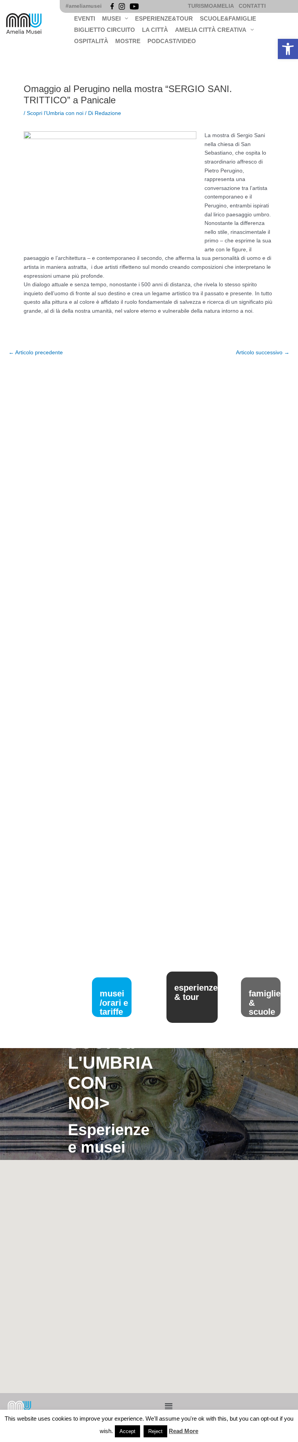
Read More (183, 1431)
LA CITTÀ (155, 29)
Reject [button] (155, 1431)
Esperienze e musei (108, 1138)
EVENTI (84, 18)
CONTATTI (252, 6)
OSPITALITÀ (91, 41)
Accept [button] (127, 1431)
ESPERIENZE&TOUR (164, 18)
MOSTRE (127, 41)
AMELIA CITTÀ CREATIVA (210, 29)
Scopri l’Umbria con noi (55, 113)
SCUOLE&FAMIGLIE (228, 18)
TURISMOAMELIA (211, 6)
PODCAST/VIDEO (171, 41)
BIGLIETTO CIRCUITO (104, 29)
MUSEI (111, 18)
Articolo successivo (262, 352)
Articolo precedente (36, 352)
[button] (288, 49)
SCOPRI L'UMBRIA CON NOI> (110, 1073)
